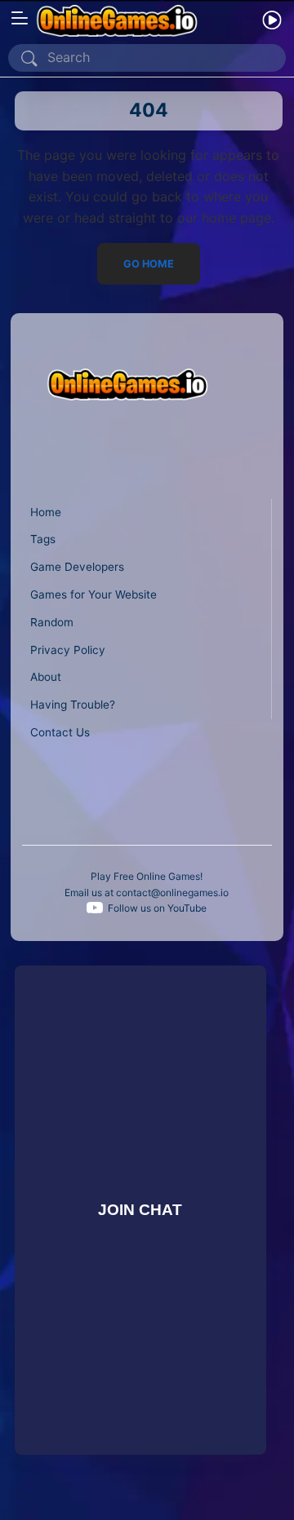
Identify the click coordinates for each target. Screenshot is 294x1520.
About (45, 676)
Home (45, 512)
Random (52, 622)
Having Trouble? (72, 704)
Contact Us (60, 732)
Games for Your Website (93, 594)
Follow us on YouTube (157, 908)
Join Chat (140, 1209)
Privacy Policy (67, 649)
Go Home (148, 264)
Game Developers (77, 566)
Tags (43, 539)
